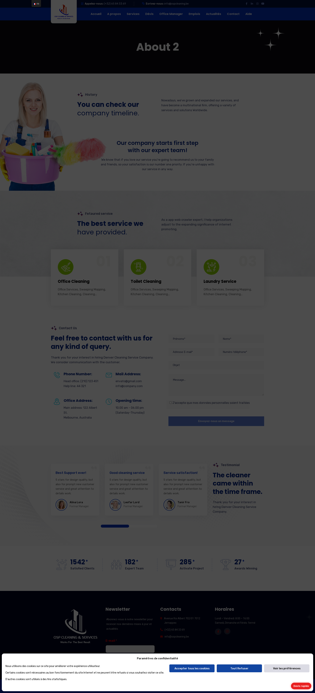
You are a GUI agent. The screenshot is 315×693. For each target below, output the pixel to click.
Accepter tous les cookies (192, 668)
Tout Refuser (239, 668)
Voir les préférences (287, 668)
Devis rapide (301, 686)
